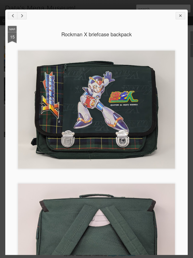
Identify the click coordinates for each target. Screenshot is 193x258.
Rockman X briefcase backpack (96, 34)
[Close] (180, 15)
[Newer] (12, 15)
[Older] (22, 15)
